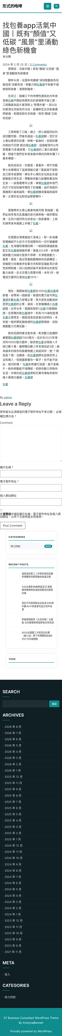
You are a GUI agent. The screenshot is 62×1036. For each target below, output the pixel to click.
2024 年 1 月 (13, 914)
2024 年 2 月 (13, 908)
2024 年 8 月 (13, 870)
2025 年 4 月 (13, 820)
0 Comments (38, 64)
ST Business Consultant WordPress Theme (31, 1018)
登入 (7, 974)
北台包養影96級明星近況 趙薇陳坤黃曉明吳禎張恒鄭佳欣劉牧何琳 (37, 589)
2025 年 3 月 (13, 827)
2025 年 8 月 (13, 795)
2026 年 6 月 (13, 739)
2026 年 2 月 (13, 764)
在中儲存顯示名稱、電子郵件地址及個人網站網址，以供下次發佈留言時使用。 (30, 515)
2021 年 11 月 (13, 952)
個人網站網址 (8, 495)
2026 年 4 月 (13, 751)
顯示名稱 (6, 467)
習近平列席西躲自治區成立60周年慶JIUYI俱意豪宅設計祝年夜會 (38, 606)
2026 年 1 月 (13, 770)
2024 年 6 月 (13, 883)
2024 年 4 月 (13, 895)
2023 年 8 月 (13, 945)
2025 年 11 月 (13, 783)
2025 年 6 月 (13, 808)
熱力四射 (15, 546)
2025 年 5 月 (13, 814)
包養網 (41, 84)
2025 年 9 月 (13, 789)
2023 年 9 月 (13, 939)
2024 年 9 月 (13, 864)
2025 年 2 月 (13, 833)
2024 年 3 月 (13, 902)
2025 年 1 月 (13, 839)
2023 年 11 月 (13, 927)
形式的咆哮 (12, 6)
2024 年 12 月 (14, 845)
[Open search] (56, 6)
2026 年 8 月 (13, 726)
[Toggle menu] (47, 6)
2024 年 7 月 (13, 877)
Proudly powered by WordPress (31, 1031)
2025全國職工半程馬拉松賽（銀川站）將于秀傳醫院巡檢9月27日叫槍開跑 (37, 635)
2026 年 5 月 (13, 745)
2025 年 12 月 (14, 776)
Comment (6, 422)
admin (8, 397)
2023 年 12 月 (14, 920)
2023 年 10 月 (14, 933)
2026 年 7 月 (13, 733)
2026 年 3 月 (13, 758)
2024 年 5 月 (13, 889)
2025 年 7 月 (13, 801)
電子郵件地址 (9, 481)
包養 (11, 100)
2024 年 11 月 (13, 851)
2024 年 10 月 (14, 858)
